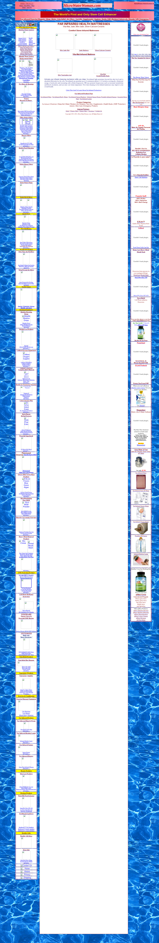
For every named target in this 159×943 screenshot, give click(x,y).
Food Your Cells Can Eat (141, 247)
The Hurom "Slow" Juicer (141, 77)
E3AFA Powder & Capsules (26, 493)
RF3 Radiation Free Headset (26, 612)
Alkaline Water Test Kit (26, 206)
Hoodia (26, 345)
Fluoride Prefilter (26, 93)
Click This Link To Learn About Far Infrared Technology (84, 90)
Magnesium (26, 380)
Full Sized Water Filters (26, 179)
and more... (26, 96)
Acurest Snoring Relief (26, 861)
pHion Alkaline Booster (26, 324)
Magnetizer (141, 445)
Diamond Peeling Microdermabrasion (26, 789)
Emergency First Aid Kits (26, 692)
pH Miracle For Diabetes (26, 225)
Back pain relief (26, 668)
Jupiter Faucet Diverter (26, 113)
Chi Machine (26, 711)
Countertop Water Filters (26, 128)
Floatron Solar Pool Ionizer (26, 159)
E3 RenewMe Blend (26, 449)
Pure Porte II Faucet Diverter (26, 112)
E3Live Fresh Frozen (26, 492)
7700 (30, 39)
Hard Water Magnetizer (26, 242)
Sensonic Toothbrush (26, 811)
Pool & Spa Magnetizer (26, 243)
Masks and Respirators (26, 691)
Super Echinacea (26, 430)
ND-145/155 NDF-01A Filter (26, 72)
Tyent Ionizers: (23, 43)
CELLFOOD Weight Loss (26, 347)
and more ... (26, 133)
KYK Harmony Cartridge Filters (26, 76)
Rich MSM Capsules (26, 512)
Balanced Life (26, 378)
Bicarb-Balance (26, 326)
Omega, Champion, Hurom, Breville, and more (26, 307)
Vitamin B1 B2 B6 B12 (26, 394)
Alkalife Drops (26, 323)
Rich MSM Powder (26, 511)
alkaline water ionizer (138, 388)
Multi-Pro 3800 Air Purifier (26, 266)
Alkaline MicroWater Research (26, 226)
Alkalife (142, 405)
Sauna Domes (26, 752)
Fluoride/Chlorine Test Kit (26, 209)
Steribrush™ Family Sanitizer (26, 829)
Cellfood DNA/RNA (26, 362)
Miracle (31, 44)
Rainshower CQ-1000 (26, 143)
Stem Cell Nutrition (141, 177)
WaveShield (26, 610)
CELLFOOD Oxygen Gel (26, 787)
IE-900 (31, 38)
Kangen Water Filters (26, 71)
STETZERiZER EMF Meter (26, 654)
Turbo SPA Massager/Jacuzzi (26, 160)
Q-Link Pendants (26, 588)
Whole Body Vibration (26, 715)
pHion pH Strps (143, 325)
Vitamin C (26, 397)
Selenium (31, 380)
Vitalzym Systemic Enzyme (26, 532)
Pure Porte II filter (26, 69)
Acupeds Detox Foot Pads (26, 557)
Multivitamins (26, 396)
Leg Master (26, 713)
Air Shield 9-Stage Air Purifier (26, 265)
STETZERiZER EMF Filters (26, 652)
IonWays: (22, 42)
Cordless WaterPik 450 (26, 810)
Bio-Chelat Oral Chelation (26, 553)
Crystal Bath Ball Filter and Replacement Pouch (26, 157)
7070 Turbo (32, 43)
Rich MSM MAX (26, 513)
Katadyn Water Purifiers (26, 126)
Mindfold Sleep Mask (26, 860)
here (135, 54)
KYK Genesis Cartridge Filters (26, 75)
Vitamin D (26, 393)
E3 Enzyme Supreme (26, 533)
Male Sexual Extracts (26, 431)
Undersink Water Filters (26, 129)
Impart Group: (22, 38)
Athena (31, 42)
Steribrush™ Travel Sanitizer (26, 830)
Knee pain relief (26, 666)
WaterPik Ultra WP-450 (141, 295)
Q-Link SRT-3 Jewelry (26, 575)
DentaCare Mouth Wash (26, 554)
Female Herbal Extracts (26, 432)
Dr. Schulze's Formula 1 (26, 410)
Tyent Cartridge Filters (26, 74)
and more (26, 180)
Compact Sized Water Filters (26, 176)
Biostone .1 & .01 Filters (26, 67)
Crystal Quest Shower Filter (26, 144)
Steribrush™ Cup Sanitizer (26, 827)
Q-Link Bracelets (26, 591)
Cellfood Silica (26, 365)
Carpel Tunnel (26, 669)
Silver (24, 381)
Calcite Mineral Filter (26, 95)
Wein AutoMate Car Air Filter (26, 283)
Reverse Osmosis (26, 132)
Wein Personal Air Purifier (26, 282)
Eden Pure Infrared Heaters (26, 767)
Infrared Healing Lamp (26, 741)
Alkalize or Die (26, 224)
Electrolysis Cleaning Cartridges (26, 79)
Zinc (28, 381)
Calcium (20, 380)
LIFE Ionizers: (22, 39)
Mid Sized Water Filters (26, 177)
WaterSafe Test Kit (26, 208)
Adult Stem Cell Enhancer (26, 472)
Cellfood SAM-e (26, 363)
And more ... (26, 730)
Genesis (31, 40)
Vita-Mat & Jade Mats (26, 729)
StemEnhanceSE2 (30, 455)
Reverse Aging (26, 223)
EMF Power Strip (26, 653)
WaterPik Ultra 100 (141, 277)
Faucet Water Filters (26, 130)
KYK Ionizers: (22, 40)
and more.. (26, 81)
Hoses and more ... (26, 115)
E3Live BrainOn (26, 495)
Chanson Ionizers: (22, 44)
